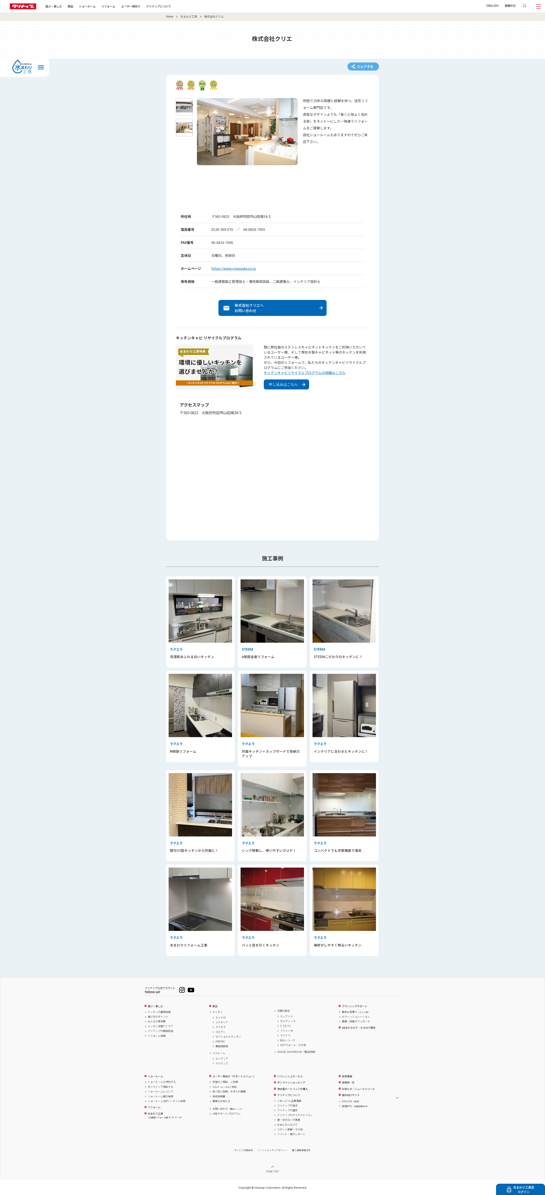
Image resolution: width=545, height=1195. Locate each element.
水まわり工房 (189, 16)
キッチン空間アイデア (160, 1026)
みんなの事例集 (157, 1021)
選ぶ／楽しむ (155, 1006)
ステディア (221, 1022)
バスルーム (218, 1053)
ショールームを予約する (162, 1082)
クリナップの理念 (287, 1105)
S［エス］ (286, 1025)
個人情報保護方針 (301, 1150)
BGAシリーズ (287, 1040)
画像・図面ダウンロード (356, 1021)
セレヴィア (221, 1058)
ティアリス (286, 1016)
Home (169, 16)
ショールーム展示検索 (160, 1096)
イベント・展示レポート (291, 1134)
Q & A (225, 1086)
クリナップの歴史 (287, 1110)
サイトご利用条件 (243, 1150)
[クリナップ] (23, 8)
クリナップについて (158, 6)
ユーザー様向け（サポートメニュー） (234, 1076)
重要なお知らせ (221, 1101)
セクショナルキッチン (228, 1036)
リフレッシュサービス (290, 1076)
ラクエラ (220, 1027)
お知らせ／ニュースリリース (358, 1089)
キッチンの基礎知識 (159, 1012)
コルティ (220, 1031)
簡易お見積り (356, 1012)
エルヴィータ (287, 1021)
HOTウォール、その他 (293, 1045)
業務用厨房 (221, 1046)
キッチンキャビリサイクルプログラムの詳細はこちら (305, 372)
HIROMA (220, 1041)
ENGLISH (492, 5)
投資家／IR (348, 1082)
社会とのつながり (287, 1124)
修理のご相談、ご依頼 (225, 1082)
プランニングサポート (354, 1006)
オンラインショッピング (291, 1082)
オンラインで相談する (160, 1086)
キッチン (217, 1012)
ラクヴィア (221, 1063)
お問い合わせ (228, 1108)
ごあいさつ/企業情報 (289, 1100)
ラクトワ (285, 1035)
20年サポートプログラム (226, 1113)
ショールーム (87, 6)
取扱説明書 (218, 1096)
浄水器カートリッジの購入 (292, 1089)
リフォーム (108, 6)
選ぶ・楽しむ (53, 6)
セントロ (220, 1017)
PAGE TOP (272, 1171)
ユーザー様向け (130, 6)
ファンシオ (286, 1030)
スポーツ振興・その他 (290, 1129)
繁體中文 (510, 5)
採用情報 (347, 1076)
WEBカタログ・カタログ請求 (359, 1027)
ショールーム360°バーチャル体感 (166, 1101)
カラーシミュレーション (356, 1016)
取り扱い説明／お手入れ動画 (229, 1091)
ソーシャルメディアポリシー (272, 1150)
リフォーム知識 (157, 1035)
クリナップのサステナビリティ (295, 1115)
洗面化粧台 (283, 1010)
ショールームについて (160, 1091)
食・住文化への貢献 (288, 1119)
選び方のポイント (158, 1016)
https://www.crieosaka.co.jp (233, 268)
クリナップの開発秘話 (160, 1031)
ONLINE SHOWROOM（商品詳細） (297, 1051)
